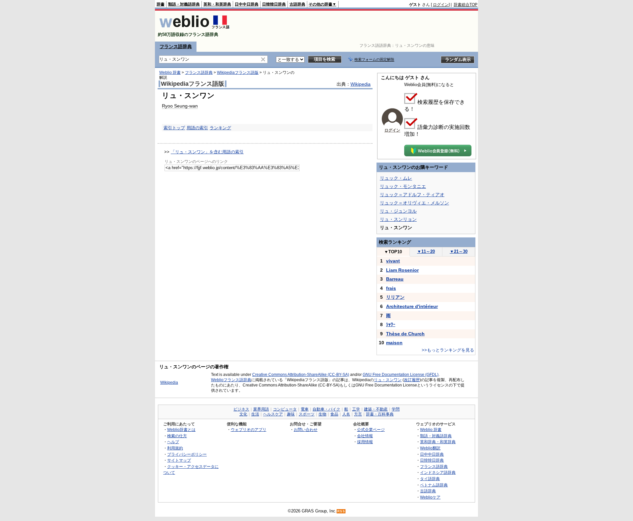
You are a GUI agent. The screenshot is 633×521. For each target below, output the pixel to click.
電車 (305, 409)
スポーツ (307, 414)
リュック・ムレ (396, 178)
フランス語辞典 (176, 46)
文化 (243, 414)
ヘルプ (173, 442)
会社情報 (365, 436)
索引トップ (174, 127)
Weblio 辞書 (170, 73)
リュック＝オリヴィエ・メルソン (414, 202)
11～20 (426, 251)
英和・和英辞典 (217, 4)
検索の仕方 (177, 436)
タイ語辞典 (430, 478)
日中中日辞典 (246, 4)
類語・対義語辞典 (184, 4)
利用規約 (175, 448)
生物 (322, 414)
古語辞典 (297, 4)
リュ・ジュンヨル (398, 211)
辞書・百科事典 (380, 414)
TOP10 (393, 251)
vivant (393, 260)
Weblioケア (430, 497)
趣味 (291, 414)
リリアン (395, 297)
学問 (396, 409)
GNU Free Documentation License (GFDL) (400, 374)
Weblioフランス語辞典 (231, 380)
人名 (346, 414)
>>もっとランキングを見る (448, 350)
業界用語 (261, 409)
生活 (255, 414)
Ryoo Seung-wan (180, 105)
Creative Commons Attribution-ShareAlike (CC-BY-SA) (300, 374)
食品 (334, 414)
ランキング (220, 127)
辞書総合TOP (465, 4)
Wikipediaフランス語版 (237, 73)
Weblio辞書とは (181, 429)
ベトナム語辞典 (434, 485)
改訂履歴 (412, 380)
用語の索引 (197, 127)
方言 (358, 414)
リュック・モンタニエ (403, 186)
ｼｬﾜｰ (390, 324)
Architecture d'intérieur (412, 306)
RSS (341, 511)
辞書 (161, 4)
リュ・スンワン (388, 380)
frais (391, 288)
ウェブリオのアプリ (248, 429)
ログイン (441, 4)
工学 (356, 409)
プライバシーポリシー (187, 454)
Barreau (395, 279)
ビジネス (241, 409)
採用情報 (365, 442)
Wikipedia (360, 84)
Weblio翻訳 (430, 448)
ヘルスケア (273, 414)
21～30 (458, 251)
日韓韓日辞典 (274, 4)
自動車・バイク (326, 409)
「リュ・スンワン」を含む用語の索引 (207, 151)
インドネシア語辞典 (438, 472)
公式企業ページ (371, 429)
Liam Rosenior (402, 270)
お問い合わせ (305, 429)
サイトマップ (179, 460)
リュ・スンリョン (398, 219)
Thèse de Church (405, 333)
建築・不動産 (376, 409)
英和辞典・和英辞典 (438, 442)
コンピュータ (285, 409)
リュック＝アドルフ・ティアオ (412, 194)
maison (394, 342)
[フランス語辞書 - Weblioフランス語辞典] (194, 28)
